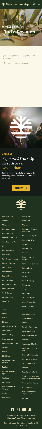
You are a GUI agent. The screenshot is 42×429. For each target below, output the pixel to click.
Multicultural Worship (30, 236)
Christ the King (7, 301)
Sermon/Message (28, 363)
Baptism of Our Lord (9, 238)
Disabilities (6, 356)
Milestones (26, 221)
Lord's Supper (27, 387)
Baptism (25, 368)
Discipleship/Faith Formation (8, 361)
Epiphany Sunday (8, 229)
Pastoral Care (27, 249)
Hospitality (6, 382)
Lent (3, 246)
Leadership (6, 397)
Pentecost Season (8, 289)
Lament (25, 340)
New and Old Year (29, 240)
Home (4, 19)
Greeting (25, 323)
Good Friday (6, 267)
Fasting (5, 367)
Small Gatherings (28, 281)
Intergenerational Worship (8, 387)
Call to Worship (27, 318)
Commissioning (7, 339)
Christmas (6, 225)
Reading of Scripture (29, 359)
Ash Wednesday (8, 250)
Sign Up (19, 188)
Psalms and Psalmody (30, 264)
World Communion (29, 302)
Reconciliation (27, 268)
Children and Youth (9, 326)
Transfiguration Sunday (10, 242)
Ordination (26, 244)
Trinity (24, 289)
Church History (7, 335)
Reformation (26, 272)
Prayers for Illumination (30, 355)
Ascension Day (7, 280)
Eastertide (6, 276)
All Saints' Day (7, 297)
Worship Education (29, 306)
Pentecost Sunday (9, 284)
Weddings (26, 294)
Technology (26, 285)
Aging (4, 313)
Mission (25, 225)
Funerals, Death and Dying (9, 372)
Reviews (25, 276)
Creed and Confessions (30, 372)
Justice (5, 393)
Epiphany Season (8, 233)
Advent (5, 221)
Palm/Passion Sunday (10, 259)
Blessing (5, 322)
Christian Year (7, 330)
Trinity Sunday (7, 293)
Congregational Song (10, 343)
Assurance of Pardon (30, 344)
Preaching (26, 253)
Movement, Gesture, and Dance (29, 230)
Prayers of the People (30, 383)
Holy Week (6, 255)
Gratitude (5, 378)
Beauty (4, 318)
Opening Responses (29, 327)
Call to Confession (28, 331)
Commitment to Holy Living (29, 349)
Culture (5, 352)
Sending (25, 398)
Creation (5, 347)
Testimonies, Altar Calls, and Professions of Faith (31, 377)
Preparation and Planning (28, 258)
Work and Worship (29, 298)
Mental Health (27, 216)
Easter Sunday (7, 272)
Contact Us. (23, 425)
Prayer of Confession (29, 335)
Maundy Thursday (9, 263)
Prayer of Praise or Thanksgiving (29, 392)
